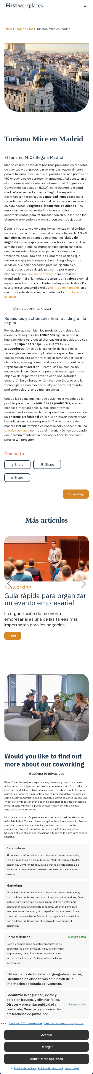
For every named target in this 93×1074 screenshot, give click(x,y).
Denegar (46, 1047)
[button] (85, 5)
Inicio (8, 29)
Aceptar (46, 1035)
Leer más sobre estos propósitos (63, 1023)
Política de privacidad (50, 1068)
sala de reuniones (16, 430)
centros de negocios (65, 288)
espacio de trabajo (40, 274)
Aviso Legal (72, 1068)
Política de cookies (25, 1068)
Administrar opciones (46, 1059)
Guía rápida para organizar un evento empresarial (45, 599)
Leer (12, 636)
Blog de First (24, 29)
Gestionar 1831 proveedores (25, 1023)
